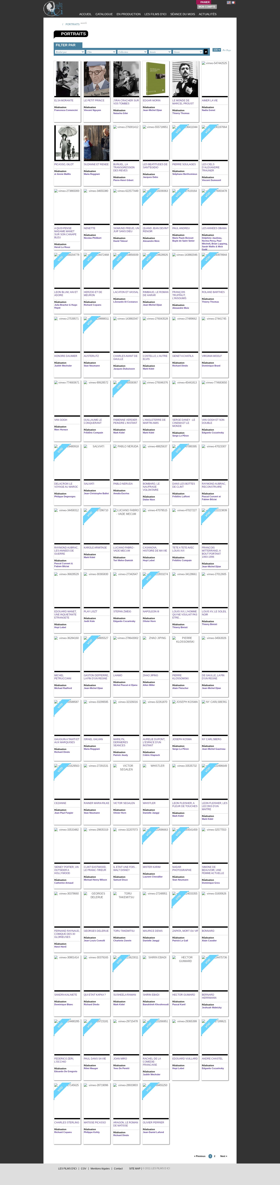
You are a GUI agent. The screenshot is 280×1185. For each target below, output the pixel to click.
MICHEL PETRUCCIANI (62, 677)
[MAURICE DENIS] (156, 910)
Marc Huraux (61, 429)
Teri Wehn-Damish (123, 560)
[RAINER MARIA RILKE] (97, 782)
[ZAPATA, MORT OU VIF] (185, 910)
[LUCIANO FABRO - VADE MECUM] (126, 526)
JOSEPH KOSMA (182, 739)
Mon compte (207, 6)
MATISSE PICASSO (95, 1122)
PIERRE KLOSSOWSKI (180, 677)
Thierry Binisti (180, 627)
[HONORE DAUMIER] (67, 335)
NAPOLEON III (151, 611)
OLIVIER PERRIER (153, 1122)
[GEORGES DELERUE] (97, 910)
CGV (83, 1168)
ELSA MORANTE (63, 100)
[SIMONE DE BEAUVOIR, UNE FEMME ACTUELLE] (215, 846)
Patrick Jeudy (120, 755)
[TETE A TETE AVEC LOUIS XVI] (185, 526)
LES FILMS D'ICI (155, 14)
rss (53, 1169)
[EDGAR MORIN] (156, 79)
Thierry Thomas (180, 113)
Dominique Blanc (63, 1004)
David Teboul (120, 241)
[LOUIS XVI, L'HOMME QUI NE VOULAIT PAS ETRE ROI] (185, 590)
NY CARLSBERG (211, 739)
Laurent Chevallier (153, 876)
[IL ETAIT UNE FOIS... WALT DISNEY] (126, 846)
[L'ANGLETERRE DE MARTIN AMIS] (156, 399)
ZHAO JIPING (150, 675)
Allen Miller (149, 685)
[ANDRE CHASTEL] (215, 1037)
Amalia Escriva (121, 493)
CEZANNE (60, 803)
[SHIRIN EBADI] (156, 974)
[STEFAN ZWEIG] (126, 590)
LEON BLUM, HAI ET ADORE (66, 294)
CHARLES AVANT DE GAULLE (125, 358)
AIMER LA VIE (210, 100)
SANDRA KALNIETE (65, 994)
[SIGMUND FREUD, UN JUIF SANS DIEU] (126, 207)
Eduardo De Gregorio (65, 1071)
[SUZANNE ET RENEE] (97, 143)
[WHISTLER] (156, 782)
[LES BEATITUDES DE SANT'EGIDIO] (156, 143)
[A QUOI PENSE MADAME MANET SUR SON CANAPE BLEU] (67, 207)
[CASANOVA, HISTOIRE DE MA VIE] (156, 526)
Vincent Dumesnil (211, 180)
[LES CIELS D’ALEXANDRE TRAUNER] (215, 143)
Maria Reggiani (92, 174)
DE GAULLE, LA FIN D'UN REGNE (213, 677)
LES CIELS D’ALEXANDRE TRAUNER (211, 167)
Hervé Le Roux (62, 247)
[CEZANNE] (67, 782)
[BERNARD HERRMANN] (215, 974)
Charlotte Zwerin (122, 940)
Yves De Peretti (121, 1068)
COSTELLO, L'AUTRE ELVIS (155, 358)
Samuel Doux (120, 880)
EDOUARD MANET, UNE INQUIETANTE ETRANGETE (65, 614)
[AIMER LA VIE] (215, 79)
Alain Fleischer (180, 688)
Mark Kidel (148, 368)
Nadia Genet (208, 110)
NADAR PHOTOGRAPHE (181, 869)
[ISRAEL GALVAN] (97, 718)
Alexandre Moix (151, 241)
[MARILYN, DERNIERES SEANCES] (126, 718)
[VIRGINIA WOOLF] (215, 335)
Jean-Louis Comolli (94, 940)
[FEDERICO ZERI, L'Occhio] (67, 1037)
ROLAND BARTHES (213, 292)
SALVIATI (89, 483)
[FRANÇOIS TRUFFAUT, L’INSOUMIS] (185, 271)
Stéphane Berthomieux (184, 174)
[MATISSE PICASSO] (97, 1101)
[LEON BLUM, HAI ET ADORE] (67, 271)
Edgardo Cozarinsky (213, 432)
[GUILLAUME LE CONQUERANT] (97, 399)
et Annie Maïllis (62, 174)
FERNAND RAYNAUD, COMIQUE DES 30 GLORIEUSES (67, 934)
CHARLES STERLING (66, 1122)
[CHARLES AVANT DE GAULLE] (126, 335)
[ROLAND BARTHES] (215, 271)
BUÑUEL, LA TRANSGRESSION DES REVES (124, 167)
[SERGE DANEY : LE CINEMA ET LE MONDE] (185, 399)
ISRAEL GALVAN (93, 739)
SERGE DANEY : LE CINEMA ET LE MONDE (183, 422)
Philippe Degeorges (64, 496)
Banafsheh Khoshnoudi (156, 1004)
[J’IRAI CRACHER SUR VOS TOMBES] (126, 79)
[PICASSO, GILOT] (67, 143)
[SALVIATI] (97, 463)
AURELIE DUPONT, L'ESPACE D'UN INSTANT (154, 742)
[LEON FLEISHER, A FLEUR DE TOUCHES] (185, 782)
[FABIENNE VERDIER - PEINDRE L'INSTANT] (126, 399)
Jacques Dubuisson (124, 368)
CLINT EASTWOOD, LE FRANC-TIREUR (95, 869)
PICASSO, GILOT (64, 164)
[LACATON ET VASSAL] (126, 271)
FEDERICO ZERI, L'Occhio (64, 1060)
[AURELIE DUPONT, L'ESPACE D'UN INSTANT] (156, 718)
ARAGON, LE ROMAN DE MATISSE (125, 1124)
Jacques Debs (150, 177)
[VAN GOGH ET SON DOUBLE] (215, 399)
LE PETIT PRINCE (94, 100)
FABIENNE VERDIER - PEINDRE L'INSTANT (126, 421)
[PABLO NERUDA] (126, 463)
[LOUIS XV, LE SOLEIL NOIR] (215, 590)
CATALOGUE (104, 14)
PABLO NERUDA (123, 483)
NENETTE (89, 228)
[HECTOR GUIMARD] (185, 974)
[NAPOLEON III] (156, 590)
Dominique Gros (211, 883)
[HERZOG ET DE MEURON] (97, 271)
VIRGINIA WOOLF (212, 356)
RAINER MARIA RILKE (96, 803)
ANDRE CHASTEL (212, 1058)
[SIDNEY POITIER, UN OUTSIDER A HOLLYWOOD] (67, 846)
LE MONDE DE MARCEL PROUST (183, 102)
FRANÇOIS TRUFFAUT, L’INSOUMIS (179, 295)
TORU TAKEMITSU (124, 930)
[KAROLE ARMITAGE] (97, 526)
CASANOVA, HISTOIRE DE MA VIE (155, 549)
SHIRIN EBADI (151, 994)
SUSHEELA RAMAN (124, 994)
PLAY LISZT (90, 611)
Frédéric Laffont (181, 496)
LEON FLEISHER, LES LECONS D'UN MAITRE (214, 806)
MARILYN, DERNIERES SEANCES (120, 742)
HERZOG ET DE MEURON (93, 294)
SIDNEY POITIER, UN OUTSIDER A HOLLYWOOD (66, 870)
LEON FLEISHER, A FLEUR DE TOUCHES (184, 805)
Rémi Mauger (91, 1068)
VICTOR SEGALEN (124, 803)
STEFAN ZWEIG (122, 611)
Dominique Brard (211, 365)
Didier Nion (149, 499)
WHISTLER (149, 803)
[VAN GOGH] (67, 399)
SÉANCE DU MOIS (182, 14)
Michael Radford (63, 688)
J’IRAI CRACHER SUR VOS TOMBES (126, 102)
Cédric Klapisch (151, 755)
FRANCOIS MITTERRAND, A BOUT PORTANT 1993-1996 (211, 552)
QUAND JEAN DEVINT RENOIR (155, 230)
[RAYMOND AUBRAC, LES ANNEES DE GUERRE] (67, 526)
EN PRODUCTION (128, 14)
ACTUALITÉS (207, 14)
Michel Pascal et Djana (125, 685)
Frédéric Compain (93, 432)
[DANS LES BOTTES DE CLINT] (185, 463)
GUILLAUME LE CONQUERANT (93, 421)
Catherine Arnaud (63, 883)
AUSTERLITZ (91, 356)
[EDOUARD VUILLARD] (185, 1037)
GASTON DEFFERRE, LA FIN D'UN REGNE (96, 677)
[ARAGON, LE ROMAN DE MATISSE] (126, 1101)
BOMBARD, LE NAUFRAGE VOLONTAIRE (151, 486)
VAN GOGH (60, 419)
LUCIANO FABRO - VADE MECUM (124, 549)
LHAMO (117, 675)
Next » (223, 1156)
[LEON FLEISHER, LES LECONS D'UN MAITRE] (215, 782)
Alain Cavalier (209, 940)
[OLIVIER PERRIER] (156, 1101)
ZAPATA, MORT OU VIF (185, 930)
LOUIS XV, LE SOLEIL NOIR (214, 613)
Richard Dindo (180, 365)
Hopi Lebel (149, 560)
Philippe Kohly (92, 1132)
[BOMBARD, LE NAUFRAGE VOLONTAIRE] (156, 463)
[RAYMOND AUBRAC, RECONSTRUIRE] (215, 463)
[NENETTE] (97, 207)
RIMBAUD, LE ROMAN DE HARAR (155, 294)
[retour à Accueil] (58, 24)
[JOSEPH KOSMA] (185, 718)
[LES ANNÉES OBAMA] (215, 207)
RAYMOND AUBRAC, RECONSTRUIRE (214, 485)
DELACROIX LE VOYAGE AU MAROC (66, 485)
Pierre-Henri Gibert (123, 180)
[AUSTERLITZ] (97, 335)
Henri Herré (60, 946)
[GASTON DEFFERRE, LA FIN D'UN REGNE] (97, 654)
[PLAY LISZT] (97, 590)
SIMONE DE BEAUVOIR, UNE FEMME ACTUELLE (213, 870)
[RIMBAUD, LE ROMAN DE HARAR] (156, 271)
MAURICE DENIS (153, 930)
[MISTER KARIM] (156, 846)
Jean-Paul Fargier (63, 813)
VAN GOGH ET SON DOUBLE (213, 421)
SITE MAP (134, 1168)
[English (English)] (229, 2)
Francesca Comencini (66, 110)
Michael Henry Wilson (95, 880)
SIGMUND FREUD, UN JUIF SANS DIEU (126, 230)
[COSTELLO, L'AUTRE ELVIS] (156, 335)
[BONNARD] (215, 910)
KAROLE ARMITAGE (95, 547)
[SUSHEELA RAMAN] (126, 974)
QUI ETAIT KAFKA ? (95, 994)
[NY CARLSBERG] (215, 718)
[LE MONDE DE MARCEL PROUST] (185, 79)
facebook (49, 1169)
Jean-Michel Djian (152, 110)
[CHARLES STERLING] (67, 1101)
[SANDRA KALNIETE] (67, 974)
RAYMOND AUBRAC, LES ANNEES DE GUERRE (66, 550)
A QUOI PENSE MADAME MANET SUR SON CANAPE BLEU (65, 233)
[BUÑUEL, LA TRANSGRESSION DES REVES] (126, 143)
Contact (118, 1168)
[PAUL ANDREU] (185, 207)
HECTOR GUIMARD (183, 994)
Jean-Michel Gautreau (213, 749)
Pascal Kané (179, 1004)
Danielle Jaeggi (151, 813)
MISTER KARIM (151, 867)
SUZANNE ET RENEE (96, 164)
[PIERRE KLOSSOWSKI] (185, 654)
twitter (45, 1169)
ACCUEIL (85, 14)
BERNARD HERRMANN (209, 996)
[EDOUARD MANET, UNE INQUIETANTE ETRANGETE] (67, 590)
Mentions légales (100, 1168)
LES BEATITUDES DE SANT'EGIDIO (155, 166)
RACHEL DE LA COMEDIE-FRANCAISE (152, 1061)
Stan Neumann (92, 365)
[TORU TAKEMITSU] (126, 910)
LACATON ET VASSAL (126, 292)
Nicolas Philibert (92, 238)
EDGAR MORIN (151, 100)
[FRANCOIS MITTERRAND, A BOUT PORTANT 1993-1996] (215, 526)
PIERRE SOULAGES (184, 164)
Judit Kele (89, 621)
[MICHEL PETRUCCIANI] (67, 654)
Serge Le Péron (180, 435)
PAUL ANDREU (181, 228)
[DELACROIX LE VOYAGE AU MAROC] (67, 463)
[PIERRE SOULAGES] (185, 143)
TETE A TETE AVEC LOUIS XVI (183, 549)
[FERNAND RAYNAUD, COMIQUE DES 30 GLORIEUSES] (67, 910)
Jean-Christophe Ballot (96, 493)
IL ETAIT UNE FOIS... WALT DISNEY (125, 869)
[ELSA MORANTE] (67, 79)
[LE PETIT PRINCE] (97, 79)
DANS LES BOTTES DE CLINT (183, 485)
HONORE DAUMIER (65, 356)
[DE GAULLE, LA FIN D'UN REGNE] (215, 654)
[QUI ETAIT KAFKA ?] (97, 974)
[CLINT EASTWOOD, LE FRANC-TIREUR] (97, 846)
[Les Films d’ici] (53, 8)
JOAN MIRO (120, 1058)
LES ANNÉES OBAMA (214, 228)
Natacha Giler (120, 113)
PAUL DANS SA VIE (95, 1058)
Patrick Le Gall (180, 940)
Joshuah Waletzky (212, 1007)
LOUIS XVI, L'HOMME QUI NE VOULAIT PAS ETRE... (184, 614)
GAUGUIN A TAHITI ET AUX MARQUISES (66, 741)
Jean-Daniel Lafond (153, 1132)
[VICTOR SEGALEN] (126, 782)
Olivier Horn (149, 621)
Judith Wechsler (63, 365)
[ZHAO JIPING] (156, 654)
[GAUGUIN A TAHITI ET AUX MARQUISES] (67, 718)
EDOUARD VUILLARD (185, 1058)
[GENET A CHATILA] (185, 335)
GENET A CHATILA (182, 356)
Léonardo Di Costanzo (125, 302)
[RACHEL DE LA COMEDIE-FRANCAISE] (156, 1037)
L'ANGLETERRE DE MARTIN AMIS (154, 421)
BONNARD (208, 930)
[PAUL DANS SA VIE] (97, 1037)
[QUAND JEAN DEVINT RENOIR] (156, 207)
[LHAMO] (126, 654)
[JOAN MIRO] (126, 1037)
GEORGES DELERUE (96, 930)
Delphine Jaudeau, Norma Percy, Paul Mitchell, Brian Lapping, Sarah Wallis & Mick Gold (215, 244)
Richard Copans (92, 305)
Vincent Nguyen (92, 110)
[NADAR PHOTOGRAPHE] (185, 846)
